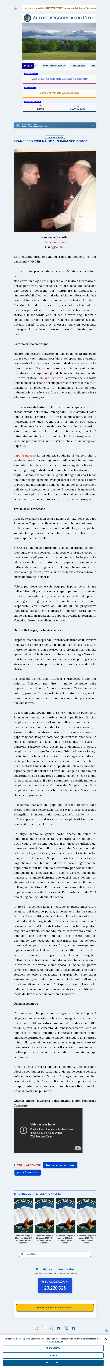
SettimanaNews (55, 242)
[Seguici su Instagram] (51, 1327)
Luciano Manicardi (51, 378)
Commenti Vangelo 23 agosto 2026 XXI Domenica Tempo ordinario (59, 79)
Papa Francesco (25, 455)
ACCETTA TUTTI (53, 1363)
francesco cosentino (60, 1165)
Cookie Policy (56, 1341)
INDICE (28, 65)
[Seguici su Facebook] (73, 1327)
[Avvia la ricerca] (22, 1254)
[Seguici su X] (66, 1327)
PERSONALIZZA (53, 1348)
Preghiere (58, 65)
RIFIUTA (53, 1355)
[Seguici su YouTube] (59, 1327)
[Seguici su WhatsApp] (36, 1327)
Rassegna (78, 65)
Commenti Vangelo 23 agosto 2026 (59, 93)
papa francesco (27, 1172)
